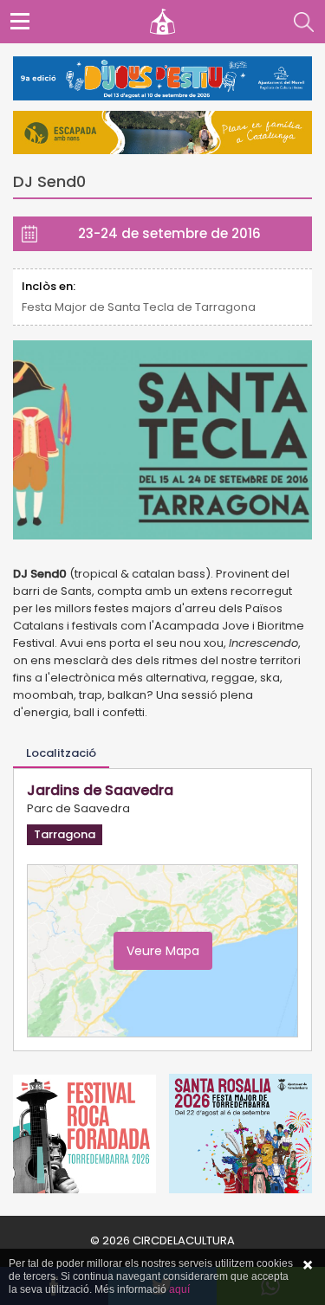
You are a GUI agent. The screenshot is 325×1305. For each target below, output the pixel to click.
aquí (179, 1289)
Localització (61, 753)
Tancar (308, 1265)
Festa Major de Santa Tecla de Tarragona (139, 307)
